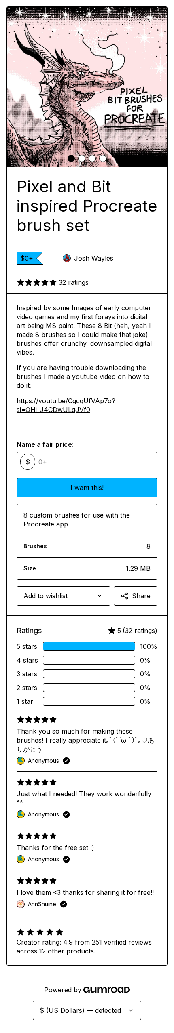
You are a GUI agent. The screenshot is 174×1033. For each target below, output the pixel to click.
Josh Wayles (93, 258)
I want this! (87, 488)
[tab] (71, 158)
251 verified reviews (122, 942)
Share (141, 596)
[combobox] (63, 596)
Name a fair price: (45, 444)
